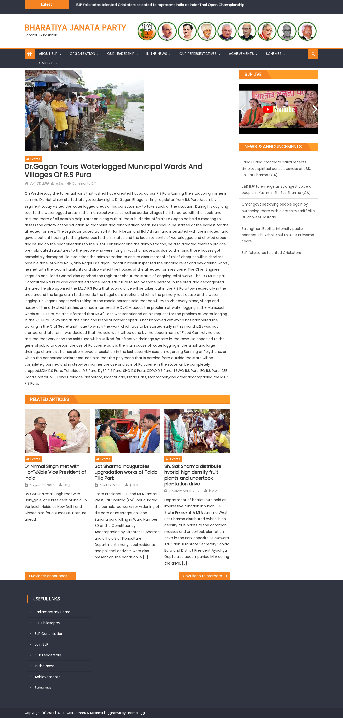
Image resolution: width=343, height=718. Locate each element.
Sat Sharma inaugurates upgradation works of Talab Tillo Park (126, 472)
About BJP (48, 53)
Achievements (241, 53)
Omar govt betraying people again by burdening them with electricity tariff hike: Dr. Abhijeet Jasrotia (279, 168)
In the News (156, 53)
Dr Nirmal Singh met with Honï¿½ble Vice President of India (55, 472)
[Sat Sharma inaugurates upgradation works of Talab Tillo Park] (127, 431)
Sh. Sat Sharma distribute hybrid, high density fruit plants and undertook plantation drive (192, 475)
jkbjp (60, 183)
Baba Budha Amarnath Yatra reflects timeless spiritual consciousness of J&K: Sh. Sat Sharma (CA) (276, 241)
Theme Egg (135, 712)
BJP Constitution (49, 633)
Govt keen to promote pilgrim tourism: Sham (206, 575)
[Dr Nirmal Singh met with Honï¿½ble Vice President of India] (57, 431)
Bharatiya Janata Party (75, 27)
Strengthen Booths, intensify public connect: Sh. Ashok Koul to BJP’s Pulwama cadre (278, 193)
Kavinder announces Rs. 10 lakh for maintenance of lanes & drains (53, 575)
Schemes (273, 53)
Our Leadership (120, 53)
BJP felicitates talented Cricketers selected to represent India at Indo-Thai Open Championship (160, 2)
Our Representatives (198, 53)
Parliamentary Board (52, 611)
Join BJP (41, 644)
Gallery (46, 63)
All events (33, 159)
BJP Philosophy (47, 622)
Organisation (82, 53)
